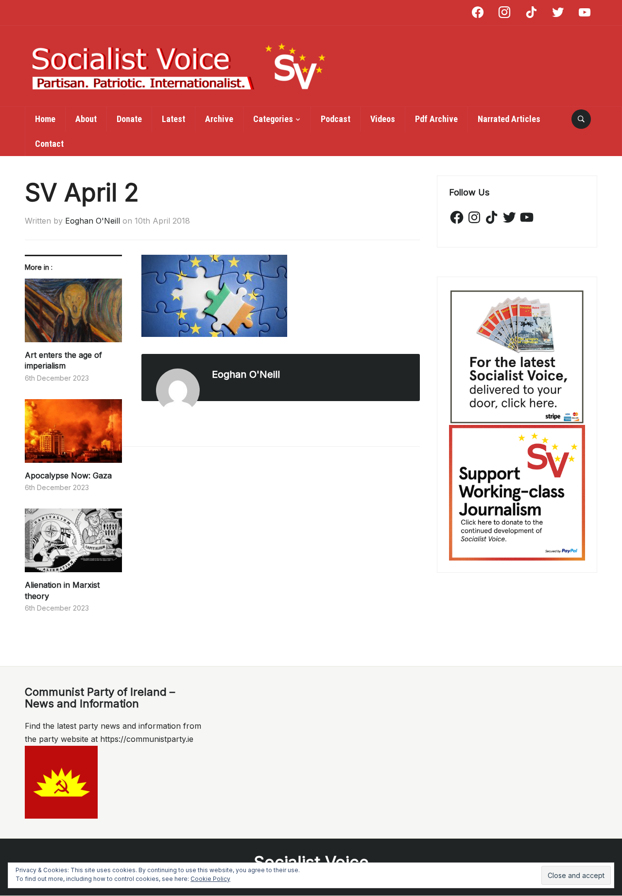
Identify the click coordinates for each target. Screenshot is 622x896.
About (86, 119)
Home (45, 119)
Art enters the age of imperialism (63, 360)
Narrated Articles (509, 119)
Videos (382, 119)
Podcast (335, 119)
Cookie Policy (210, 878)
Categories (273, 119)
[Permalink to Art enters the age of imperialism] (73, 314)
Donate (129, 119)
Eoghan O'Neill (92, 221)
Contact (49, 144)
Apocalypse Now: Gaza (68, 475)
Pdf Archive (436, 119)
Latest (173, 119)
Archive (219, 119)
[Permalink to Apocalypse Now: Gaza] (73, 434)
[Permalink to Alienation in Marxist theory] (73, 544)
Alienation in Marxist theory (62, 590)
